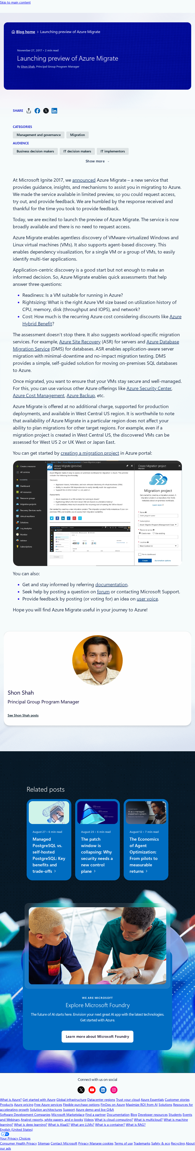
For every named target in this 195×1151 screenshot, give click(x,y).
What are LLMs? (82, 1125)
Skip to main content (15, 2)
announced (84, 180)
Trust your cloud (128, 1100)
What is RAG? (136, 1125)
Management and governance (39, 135)
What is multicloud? (148, 1120)
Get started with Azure (39, 1100)
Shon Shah (28, 66)
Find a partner (95, 1115)
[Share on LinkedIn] (54, 110)
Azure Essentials (152, 1100)
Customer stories (177, 1100)
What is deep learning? (30, 1125)
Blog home (25, 31)
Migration (77, 135)
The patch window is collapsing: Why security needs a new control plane (97, 855)
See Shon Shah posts (23, 715)
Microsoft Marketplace (67, 1115)
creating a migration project (90, 453)
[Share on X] (46, 110)
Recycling (178, 1143)
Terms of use (123, 1143)
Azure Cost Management (38, 395)
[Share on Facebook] (37, 110)
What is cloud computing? (114, 1120)
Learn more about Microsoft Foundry (97, 1036)
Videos (89, 1120)
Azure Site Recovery (80, 342)
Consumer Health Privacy (18, 1143)
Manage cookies (101, 1143)
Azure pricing (23, 1105)
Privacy (84, 1143)
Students (175, 1115)
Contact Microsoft (64, 1143)
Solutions (165, 1105)
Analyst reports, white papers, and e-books (52, 1120)
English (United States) (16, 1129)
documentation (111, 584)
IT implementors (113, 151)
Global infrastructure (71, 1100)
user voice (147, 599)
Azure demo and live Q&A (95, 1110)
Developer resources (153, 1115)
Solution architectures (46, 1110)
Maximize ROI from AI (142, 1105)
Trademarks (142, 1143)
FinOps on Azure (113, 1105)
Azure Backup (81, 395)
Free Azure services (48, 1105)
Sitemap (44, 1143)
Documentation (118, 1115)
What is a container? (110, 1125)
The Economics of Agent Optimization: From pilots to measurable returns (144, 855)
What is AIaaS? (59, 1125)
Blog (134, 1115)
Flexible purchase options (81, 1105)
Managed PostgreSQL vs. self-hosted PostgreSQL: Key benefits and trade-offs (49, 855)
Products (6, 1105)
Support (69, 1110)
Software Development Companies (25, 1115)
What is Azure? (11, 1100)
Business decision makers (35, 151)
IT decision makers (77, 151)
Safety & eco (160, 1143)
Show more (95, 161)
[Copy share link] (29, 110)
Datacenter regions (101, 1100)
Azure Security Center (149, 388)
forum (103, 592)
